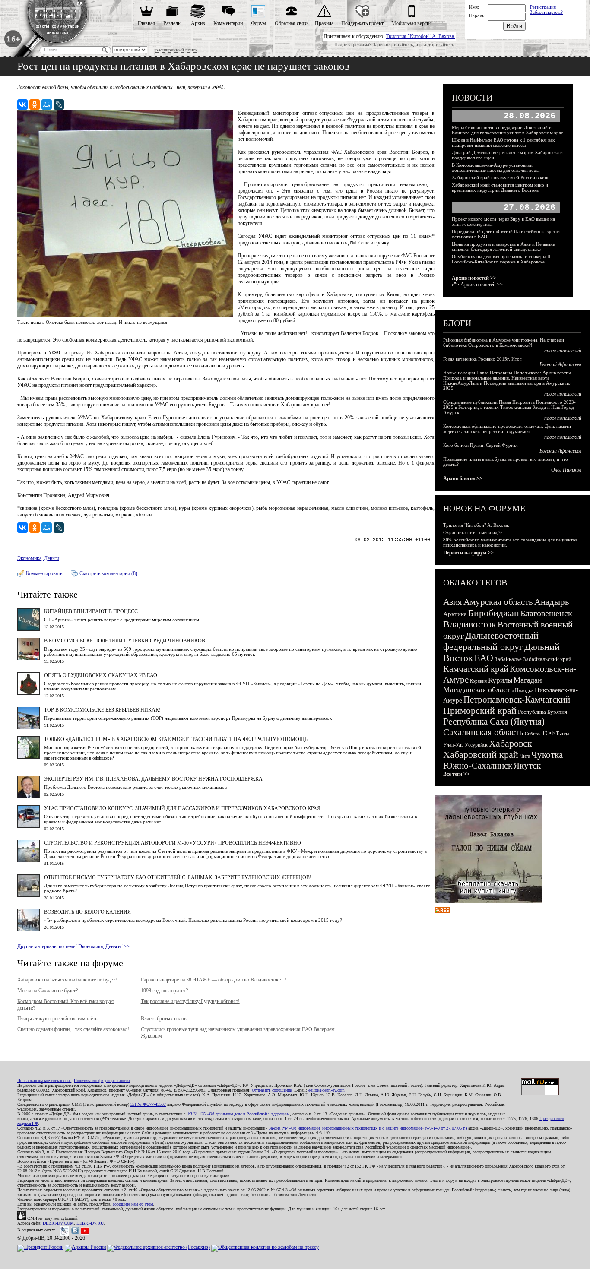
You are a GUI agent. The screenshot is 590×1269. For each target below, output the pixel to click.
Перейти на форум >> (468, 553)
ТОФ (548, 733)
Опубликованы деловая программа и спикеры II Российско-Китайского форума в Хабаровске (501, 259)
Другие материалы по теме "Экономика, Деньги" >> (73, 946)
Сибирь (532, 733)
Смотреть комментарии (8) (108, 573)
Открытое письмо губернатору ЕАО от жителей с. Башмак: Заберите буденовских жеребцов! (177, 877)
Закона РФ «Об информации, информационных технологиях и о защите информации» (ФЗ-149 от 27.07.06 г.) (368, 1128)
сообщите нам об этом (133, 1204)
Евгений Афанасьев (560, 364)
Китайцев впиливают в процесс (91, 611)
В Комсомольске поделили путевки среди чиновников (124, 641)
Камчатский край (475, 669)
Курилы (500, 680)
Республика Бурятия (542, 712)
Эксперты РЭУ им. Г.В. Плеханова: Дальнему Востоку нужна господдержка (153, 779)
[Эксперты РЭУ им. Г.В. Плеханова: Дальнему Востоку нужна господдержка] (28, 797)
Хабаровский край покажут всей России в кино (501, 177)
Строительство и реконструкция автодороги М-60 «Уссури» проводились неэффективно (172, 843)
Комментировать (44, 573)
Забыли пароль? (546, 12)
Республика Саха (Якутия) (494, 721)
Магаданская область (478, 689)
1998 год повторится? (164, 990)
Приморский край (480, 710)
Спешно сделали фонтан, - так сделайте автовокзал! (73, 1029)
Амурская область (498, 602)
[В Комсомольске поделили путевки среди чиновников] (28, 658)
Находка (524, 690)
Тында (562, 734)
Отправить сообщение (272, 1090)
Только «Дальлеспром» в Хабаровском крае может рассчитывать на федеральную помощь (176, 739)
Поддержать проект (362, 23)
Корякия (478, 681)
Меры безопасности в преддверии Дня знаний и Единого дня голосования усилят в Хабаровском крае (507, 130)
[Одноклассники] (34, 104)
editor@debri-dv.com (326, 1090)
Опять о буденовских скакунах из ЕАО (100, 675)
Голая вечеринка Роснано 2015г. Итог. (483, 358)
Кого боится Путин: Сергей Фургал (480, 445)
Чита (525, 756)
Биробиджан (493, 613)
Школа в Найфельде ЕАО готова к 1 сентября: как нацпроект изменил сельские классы (503, 142)
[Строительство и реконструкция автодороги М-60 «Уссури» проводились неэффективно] (28, 861)
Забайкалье (508, 659)
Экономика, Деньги (38, 558)
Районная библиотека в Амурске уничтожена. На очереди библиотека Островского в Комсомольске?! (503, 342)
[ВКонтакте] (22, 104)
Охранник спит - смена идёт (472, 532)
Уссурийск (476, 745)
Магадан (528, 680)
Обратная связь (291, 23)
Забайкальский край (547, 659)
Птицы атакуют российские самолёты (57, 1019)
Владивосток (469, 624)
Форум (258, 23)
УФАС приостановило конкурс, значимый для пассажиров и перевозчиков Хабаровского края (182, 808)
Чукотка (547, 755)
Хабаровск (510, 743)
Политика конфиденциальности (102, 1080)
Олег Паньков (566, 470)
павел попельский (562, 351)
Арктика (455, 614)
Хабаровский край (480, 754)
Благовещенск (546, 613)
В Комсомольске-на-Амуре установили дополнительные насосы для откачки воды (495, 167)
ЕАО (483, 657)
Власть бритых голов (164, 1019)
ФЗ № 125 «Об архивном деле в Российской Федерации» (238, 1113)
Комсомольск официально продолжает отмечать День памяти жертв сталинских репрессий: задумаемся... (507, 429)
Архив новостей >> (474, 278)
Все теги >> (456, 774)
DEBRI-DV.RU (90, 1223)
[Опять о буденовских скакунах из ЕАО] (28, 693)
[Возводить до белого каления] (28, 930)
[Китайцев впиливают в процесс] (28, 629)
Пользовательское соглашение (44, 1080)
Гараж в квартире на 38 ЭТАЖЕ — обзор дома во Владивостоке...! (213, 980)
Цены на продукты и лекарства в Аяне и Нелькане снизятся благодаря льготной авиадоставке (503, 246)
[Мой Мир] (46, 104)
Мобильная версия (411, 23)
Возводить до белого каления (87, 912)
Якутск (527, 765)
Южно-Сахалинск (477, 765)
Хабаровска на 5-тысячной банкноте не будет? (67, 980)
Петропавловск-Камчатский (516, 699)
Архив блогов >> (462, 478)
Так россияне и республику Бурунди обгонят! (190, 1001)
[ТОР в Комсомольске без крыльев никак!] (28, 728)
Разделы (172, 23)
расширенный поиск (176, 49)
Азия (452, 602)
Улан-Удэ (453, 745)
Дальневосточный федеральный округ (491, 641)
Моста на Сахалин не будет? (47, 990)
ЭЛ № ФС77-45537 (148, 1104)
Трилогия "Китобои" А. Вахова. (420, 36)
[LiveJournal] (59, 104)
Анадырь (551, 602)
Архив (198, 23)
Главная (146, 23)
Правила (324, 23)
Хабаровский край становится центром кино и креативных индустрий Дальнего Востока (500, 187)
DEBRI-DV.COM (58, 1223)
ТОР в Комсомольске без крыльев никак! (102, 710)
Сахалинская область (483, 732)
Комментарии (228, 23)
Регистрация (543, 6)
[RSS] (442, 911)
